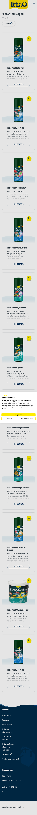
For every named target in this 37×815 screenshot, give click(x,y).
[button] (5, 395)
